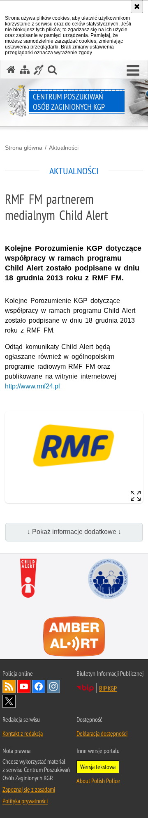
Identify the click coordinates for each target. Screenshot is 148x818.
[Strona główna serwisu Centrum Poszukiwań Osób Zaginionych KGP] (11, 70)
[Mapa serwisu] (25, 70)
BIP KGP (108, 688)
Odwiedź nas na (23, 686)
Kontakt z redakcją (22, 733)
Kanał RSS (9, 686)
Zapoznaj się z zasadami (28, 789)
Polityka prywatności (25, 801)
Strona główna (23, 147)
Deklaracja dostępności (101, 733)
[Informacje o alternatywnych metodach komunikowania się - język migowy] (39, 70)
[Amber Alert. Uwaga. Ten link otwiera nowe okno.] (74, 636)
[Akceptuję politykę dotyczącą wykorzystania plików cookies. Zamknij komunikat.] (137, 6)
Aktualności (64, 147)
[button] (133, 70)
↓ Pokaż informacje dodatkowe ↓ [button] (74, 531)
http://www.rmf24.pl (32, 386)
